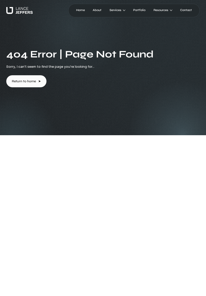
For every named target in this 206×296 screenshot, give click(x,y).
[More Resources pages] (171, 10)
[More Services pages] (124, 10)
